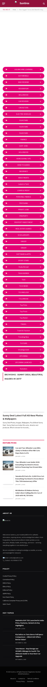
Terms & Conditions (33, 679)
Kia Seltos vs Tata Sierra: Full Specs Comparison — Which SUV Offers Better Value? (29, 637)
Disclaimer (30, 681)
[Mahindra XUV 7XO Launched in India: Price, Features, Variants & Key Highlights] (8, 623)
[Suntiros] (23, 3)
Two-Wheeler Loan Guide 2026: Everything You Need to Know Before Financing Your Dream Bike (28, 464)
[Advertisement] (23, 40)
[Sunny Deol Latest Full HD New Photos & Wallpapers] (23, 398)
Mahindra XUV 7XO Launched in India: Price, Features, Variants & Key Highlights (29, 623)
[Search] (44, 3)
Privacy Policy (20, 681)
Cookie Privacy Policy (9, 576)
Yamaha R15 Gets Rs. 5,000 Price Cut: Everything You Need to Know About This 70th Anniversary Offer (29, 478)
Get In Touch (6, 604)
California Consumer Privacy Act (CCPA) (15, 601)
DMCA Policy (7, 583)
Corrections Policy (8, 579)
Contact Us (21, 679)
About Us (13, 679)
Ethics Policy (7, 587)
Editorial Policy (7, 590)
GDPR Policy (7, 594)
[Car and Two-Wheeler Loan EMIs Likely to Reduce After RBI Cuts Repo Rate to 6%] (8, 451)
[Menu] (3, 3)
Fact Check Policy (8, 597)
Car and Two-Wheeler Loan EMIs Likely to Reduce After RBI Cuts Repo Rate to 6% (28, 450)
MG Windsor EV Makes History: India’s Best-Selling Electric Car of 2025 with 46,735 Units (28, 493)
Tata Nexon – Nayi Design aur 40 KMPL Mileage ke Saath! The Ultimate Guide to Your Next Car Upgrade (27, 652)
